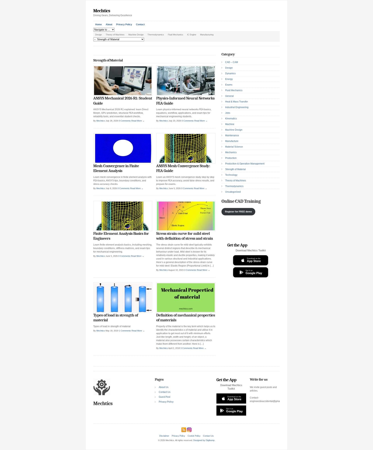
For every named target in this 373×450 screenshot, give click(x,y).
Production (231, 158)
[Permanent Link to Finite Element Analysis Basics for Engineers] (122, 230)
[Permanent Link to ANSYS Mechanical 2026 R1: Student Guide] (122, 95)
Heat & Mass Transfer (236, 101)
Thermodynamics (155, 34)
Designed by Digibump (203, 440)
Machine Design (136, 34)
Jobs (227, 113)
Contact (140, 24)
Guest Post (164, 397)
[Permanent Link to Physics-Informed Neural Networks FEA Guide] (185, 95)
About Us (163, 387)
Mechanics (231, 152)
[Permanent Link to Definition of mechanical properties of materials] (185, 312)
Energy (229, 79)
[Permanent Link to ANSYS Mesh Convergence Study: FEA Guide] (185, 162)
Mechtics (101, 10)
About (109, 24)
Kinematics (231, 118)
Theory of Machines (115, 34)
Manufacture (231, 141)
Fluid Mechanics (175, 34)
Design (98, 34)
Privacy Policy (124, 24)
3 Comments (190, 270)
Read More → (138, 121)
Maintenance (232, 135)
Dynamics (230, 73)
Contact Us (164, 392)
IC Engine (191, 34)
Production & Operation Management (244, 163)
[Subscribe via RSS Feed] (183, 429)
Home (98, 24)
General (229, 96)
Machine (229, 124)
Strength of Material (235, 169)
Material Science (234, 146)
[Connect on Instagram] (189, 429)
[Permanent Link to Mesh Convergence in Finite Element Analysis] (122, 162)
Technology (231, 175)
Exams (228, 84)
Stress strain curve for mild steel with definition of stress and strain (184, 236)
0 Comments (125, 121)
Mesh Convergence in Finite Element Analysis (116, 168)
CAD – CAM (231, 62)
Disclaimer (164, 436)
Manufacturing (207, 34)
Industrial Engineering (236, 107)
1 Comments (125, 330)
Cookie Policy (194, 436)
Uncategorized (233, 191)
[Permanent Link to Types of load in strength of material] (122, 312)
